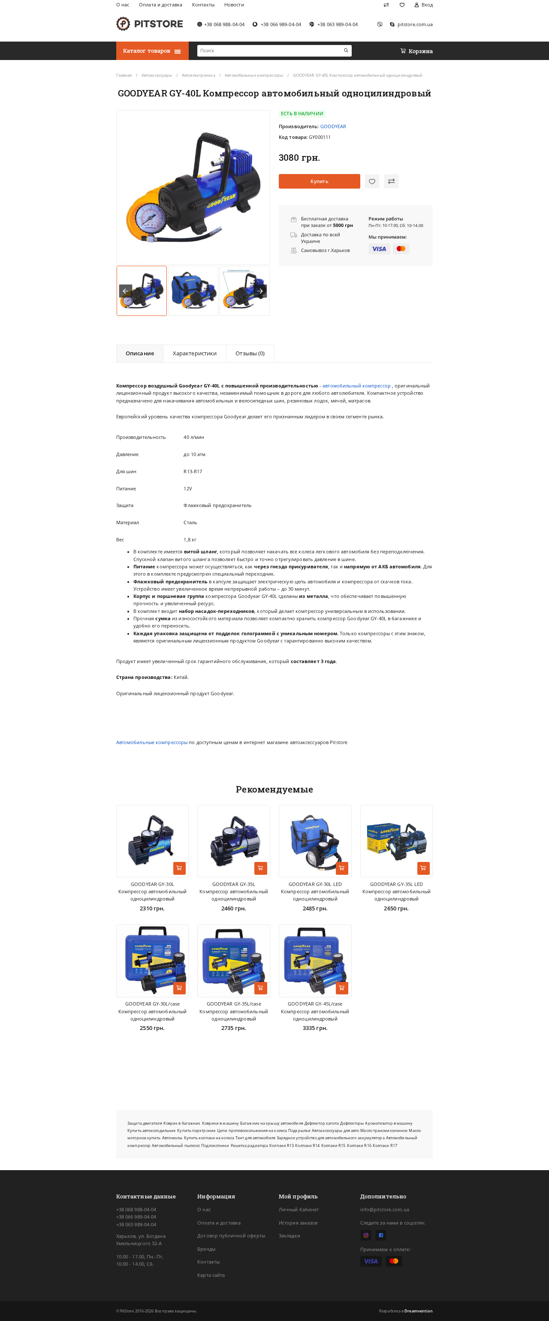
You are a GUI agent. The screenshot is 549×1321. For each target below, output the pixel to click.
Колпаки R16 (359, 1145)
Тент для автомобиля (255, 1138)
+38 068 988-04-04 (136, 1210)
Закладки (289, 1236)
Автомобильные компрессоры (152, 742)
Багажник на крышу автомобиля (271, 1123)
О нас (204, 1210)
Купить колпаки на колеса (209, 1138)
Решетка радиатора (249, 1145)
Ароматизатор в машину (389, 1123)
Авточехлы (172, 1138)
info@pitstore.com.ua (384, 1210)
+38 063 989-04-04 (136, 1225)
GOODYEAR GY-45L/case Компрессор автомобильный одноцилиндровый (315, 1011)
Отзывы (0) (250, 353)
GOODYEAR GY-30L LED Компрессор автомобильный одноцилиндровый (315, 891)
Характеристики (195, 353)
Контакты (208, 1262)
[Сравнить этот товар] (391, 181)
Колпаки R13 (281, 1145)
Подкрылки (299, 1130)
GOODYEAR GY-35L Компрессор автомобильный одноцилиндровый (233, 891)
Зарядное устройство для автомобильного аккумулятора (331, 1138)
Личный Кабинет (299, 1210)
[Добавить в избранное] (372, 181)
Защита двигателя (144, 1123)
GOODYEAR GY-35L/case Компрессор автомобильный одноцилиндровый (233, 1011)
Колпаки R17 (385, 1145)
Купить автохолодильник (151, 1130)
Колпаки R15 (333, 1145)
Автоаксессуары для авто (335, 1130)
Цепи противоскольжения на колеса (252, 1130)
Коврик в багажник (182, 1123)
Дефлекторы (352, 1123)
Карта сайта (211, 1275)
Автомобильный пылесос (176, 1145)
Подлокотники (215, 1145)
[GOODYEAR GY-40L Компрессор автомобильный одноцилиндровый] (193, 187)
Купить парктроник (196, 1130)
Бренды (206, 1249)
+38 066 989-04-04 (136, 1217)
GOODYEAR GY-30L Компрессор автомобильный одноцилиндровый (152, 891)
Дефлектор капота (322, 1123)
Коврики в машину (220, 1123)
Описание (140, 353)
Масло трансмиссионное (383, 1130)
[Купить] (179, 868)
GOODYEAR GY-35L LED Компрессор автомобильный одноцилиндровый (396, 891)
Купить (320, 181)
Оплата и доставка (219, 1223)
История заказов (298, 1223)
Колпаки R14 (307, 1145)
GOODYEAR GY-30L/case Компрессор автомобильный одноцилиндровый (152, 1011)
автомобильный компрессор (357, 386)
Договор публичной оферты (231, 1236)
